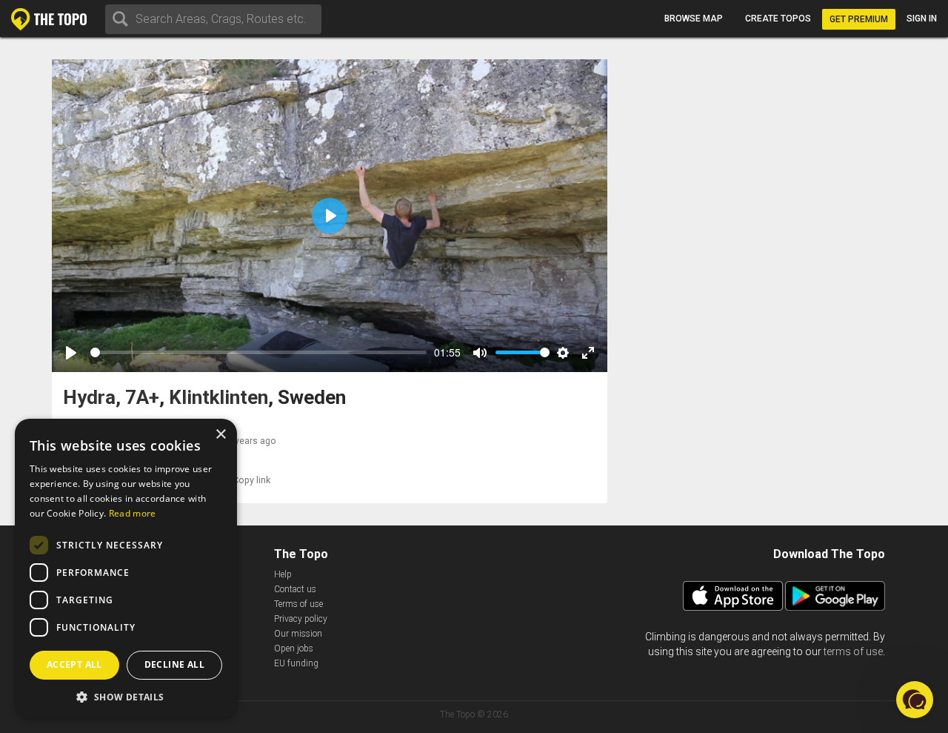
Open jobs (293, 648)
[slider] (258, 352)
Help (283, 574)
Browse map (693, 18)
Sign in (922, 18)
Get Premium (859, 19)
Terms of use (298, 604)
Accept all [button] (74, 664)
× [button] (220, 434)
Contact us (295, 589)
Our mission (298, 633)
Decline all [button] (174, 664)
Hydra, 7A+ (111, 397)
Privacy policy (300, 619)
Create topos (778, 18)
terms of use (853, 651)
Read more (132, 513)
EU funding (296, 663)
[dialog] (126, 568)
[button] (126, 696)
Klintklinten (218, 397)
